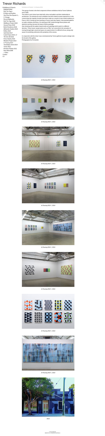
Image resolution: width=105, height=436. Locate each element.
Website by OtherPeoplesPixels (52, 432)
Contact (5, 54)
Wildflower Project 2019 (10, 23)
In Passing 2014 (8, 42)
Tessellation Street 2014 (11, 44)
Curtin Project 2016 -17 (10, 35)
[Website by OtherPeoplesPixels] (101, 3)
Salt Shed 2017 (8, 33)
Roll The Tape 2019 (9, 21)
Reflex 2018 (7, 31)
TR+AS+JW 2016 (9, 37)
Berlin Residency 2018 (10, 27)
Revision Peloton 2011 (10, 48)
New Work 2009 (8, 50)
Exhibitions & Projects (9, 7)
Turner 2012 (7, 46)
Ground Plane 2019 (9, 25)
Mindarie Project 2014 (10, 40)
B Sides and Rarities (10, 13)
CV (4, 56)
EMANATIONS (8, 9)
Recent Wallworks (9, 19)
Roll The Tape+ (8, 11)
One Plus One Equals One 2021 (11, 15)
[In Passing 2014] (48, 60)
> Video (6, 52)
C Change (7, 17)
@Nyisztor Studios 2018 (11, 29)
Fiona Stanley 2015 (9, 39)
